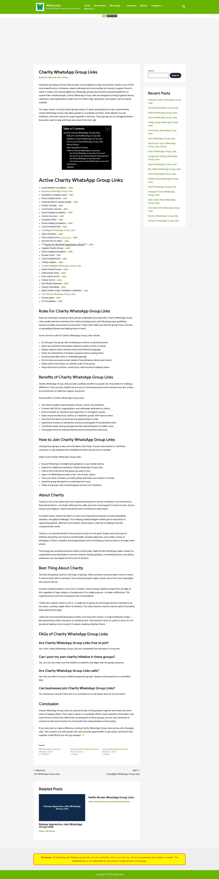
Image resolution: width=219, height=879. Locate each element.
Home (87, 5)
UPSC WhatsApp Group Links (162, 174)
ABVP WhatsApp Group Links (162, 187)
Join (61, 205)
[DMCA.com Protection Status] (109, 16)
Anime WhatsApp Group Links (162, 117)
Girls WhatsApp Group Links (161, 138)
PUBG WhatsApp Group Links (162, 151)
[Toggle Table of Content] (106, 129)
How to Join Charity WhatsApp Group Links (85, 142)
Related (70, 167)
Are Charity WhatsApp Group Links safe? (85, 159)
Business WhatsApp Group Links (57, 191)
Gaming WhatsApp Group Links (163, 108)
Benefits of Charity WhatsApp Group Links (84, 139)
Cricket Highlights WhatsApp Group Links (61, 265)
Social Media (114, 801)
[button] (121, 5)
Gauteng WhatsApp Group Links (115, 749)
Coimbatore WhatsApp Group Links (84, 749)
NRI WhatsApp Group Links (49, 749)
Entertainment (101, 801)
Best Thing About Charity (77, 147)
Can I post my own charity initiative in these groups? (89, 156)
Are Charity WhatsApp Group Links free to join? (87, 153)
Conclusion (71, 164)
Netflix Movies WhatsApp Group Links (111, 797)
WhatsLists (53, 5)
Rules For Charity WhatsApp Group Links (84, 136)
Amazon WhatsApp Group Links (163, 220)
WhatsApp (115, 5)
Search (151, 71)
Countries (131, 5)
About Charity (73, 145)
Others (65, 77)
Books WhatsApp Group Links (162, 164)
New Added (100, 5)
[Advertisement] (109, 36)
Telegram (156, 5)
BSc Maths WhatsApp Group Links (164, 169)
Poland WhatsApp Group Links (162, 112)
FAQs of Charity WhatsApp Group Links (83, 151)
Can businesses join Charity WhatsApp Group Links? (89, 161)
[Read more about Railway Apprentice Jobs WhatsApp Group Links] (62, 807)
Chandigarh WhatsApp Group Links (58, 230)
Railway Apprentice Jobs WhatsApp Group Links (60, 826)
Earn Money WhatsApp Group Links (58, 294)
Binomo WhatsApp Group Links (163, 216)
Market (143, 5)
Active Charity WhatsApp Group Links (82, 133)
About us (88, 8)
